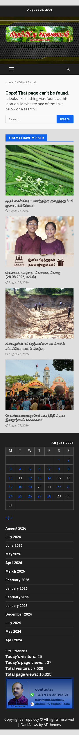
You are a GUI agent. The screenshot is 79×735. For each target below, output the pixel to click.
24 (11, 496)
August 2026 (15, 528)
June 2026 (13, 545)
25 (20, 496)
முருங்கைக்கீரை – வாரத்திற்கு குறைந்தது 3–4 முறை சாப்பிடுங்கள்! (39, 170)
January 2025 (16, 606)
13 (39, 478)
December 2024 (18, 614)
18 (20, 487)
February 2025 (17, 597)
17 (11, 487)
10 (11, 478)
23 (68, 487)
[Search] (68, 69)
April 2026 (13, 563)
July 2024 (13, 623)
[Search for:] (31, 119)
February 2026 (17, 580)
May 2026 (13, 554)
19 (30, 487)
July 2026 (13, 537)
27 (39, 496)
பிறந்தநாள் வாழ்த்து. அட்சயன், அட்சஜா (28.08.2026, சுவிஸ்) (39, 241)
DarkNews (29, 724)
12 (30, 478)
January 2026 (16, 588)
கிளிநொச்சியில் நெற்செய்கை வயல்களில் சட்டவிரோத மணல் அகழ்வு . (39, 313)
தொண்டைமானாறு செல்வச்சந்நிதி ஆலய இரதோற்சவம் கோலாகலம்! (39, 384)
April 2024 (13, 640)
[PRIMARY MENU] (11, 69)
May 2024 (13, 631)
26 (30, 496)
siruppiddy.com (39, 46)
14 (49, 478)
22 (59, 487)
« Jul (8, 517)
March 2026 (15, 571)
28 (49, 496)
